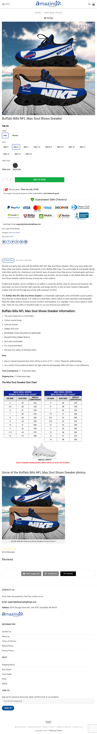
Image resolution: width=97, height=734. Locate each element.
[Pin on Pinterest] (21, 242)
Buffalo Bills (9, 236)
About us (5, 636)
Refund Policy (7, 646)
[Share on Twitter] (13, 242)
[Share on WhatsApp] (4, 242)
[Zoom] (5, 112)
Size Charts (6, 669)
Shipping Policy (8, 665)
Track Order (7, 674)
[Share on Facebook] (8, 242)
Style (4, 131)
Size (4, 142)
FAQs (4, 679)
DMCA (4, 684)
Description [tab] (8, 260)
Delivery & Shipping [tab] (24, 260)
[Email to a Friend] (17, 242)
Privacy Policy (8, 650)
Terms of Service (9, 641)
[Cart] (93, 4)
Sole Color (6, 161)
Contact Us (6, 631)
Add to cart (39, 180)
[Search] (89, 4)
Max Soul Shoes (53, 12)
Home (38, 12)
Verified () (52, 574)
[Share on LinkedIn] (26, 242)
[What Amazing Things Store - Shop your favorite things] (48, 4)
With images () (32, 574)
